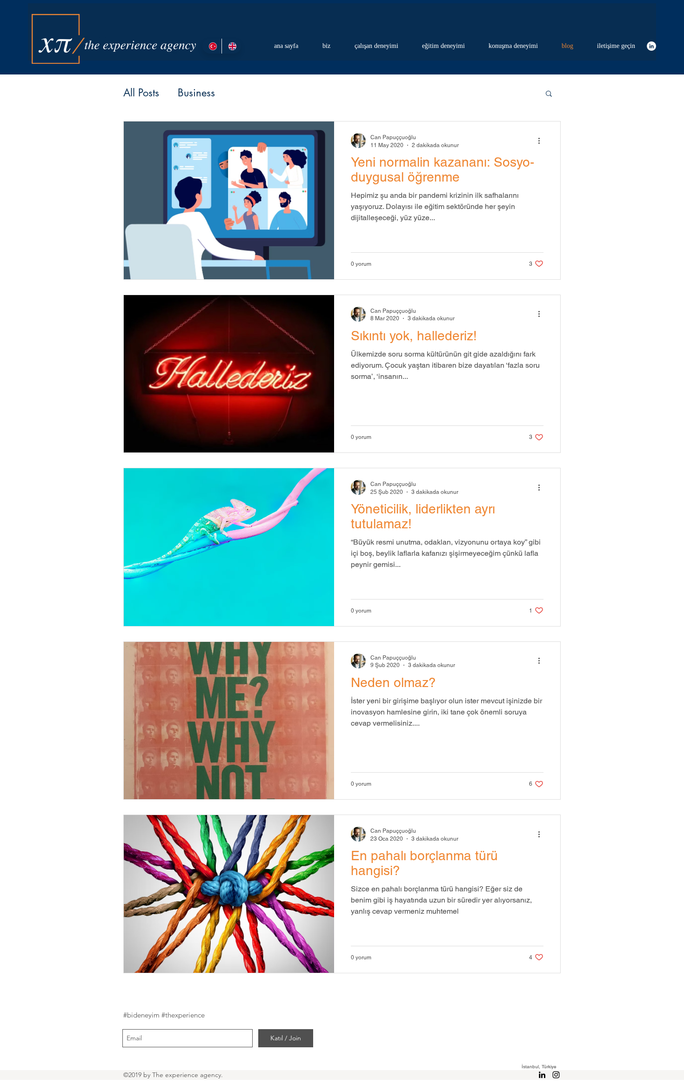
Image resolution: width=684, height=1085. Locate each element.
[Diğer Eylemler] (542, 140)
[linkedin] (651, 46)
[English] (231, 46)
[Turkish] (211, 46)
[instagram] (556, 1074)
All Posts (141, 92)
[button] (548, 94)
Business (196, 92)
